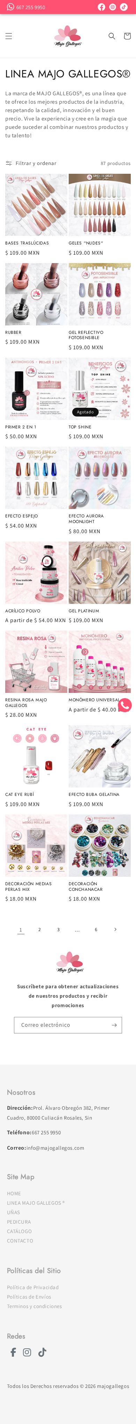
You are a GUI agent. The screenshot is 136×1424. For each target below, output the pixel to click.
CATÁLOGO (19, 1231)
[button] (8, 36)
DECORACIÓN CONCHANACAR (86, 886)
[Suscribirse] (114, 1025)
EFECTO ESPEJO (21, 516)
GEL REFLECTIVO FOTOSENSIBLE (86, 335)
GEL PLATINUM (84, 611)
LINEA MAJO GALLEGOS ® (36, 1202)
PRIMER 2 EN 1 (20, 427)
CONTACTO (20, 1240)
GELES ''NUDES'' (86, 243)
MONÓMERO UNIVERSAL (94, 700)
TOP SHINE (80, 427)
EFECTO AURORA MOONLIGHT (86, 519)
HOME (14, 1193)
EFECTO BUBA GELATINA (94, 795)
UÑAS (13, 1212)
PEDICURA (19, 1221)
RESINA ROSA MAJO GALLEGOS (26, 702)
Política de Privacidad (33, 1287)
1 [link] (21, 929)
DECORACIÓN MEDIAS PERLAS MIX (28, 886)
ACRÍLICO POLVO (22, 611)
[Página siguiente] (115, 929)
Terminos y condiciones (34, 1306)
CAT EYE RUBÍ (19, 795)
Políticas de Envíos (29, 1296)
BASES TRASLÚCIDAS (27, 243)
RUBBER (13, 333)
